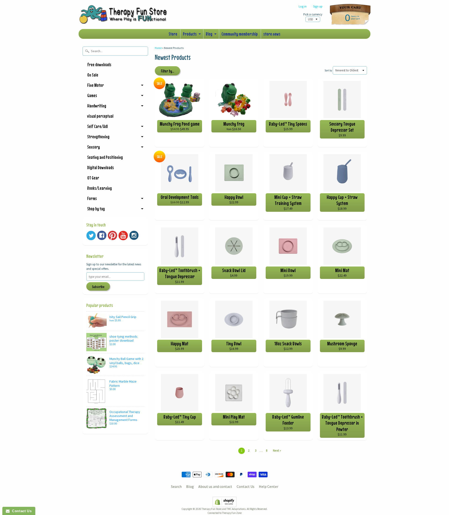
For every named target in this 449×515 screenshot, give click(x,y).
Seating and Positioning (105, 157)
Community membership (239, 34)
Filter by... (167, 71)
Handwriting (96, 105)
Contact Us (245, 486)
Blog (209, 34)
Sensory (93, 147)
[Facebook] (101, 235)
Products (190, 34)
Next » (277, 451)
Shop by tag (96, 208)
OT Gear (93, 177)
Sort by (328, 70)
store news (271, 34)
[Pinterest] (112, 235)
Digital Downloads (100, 167)
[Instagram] (134, 235)
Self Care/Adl (97, 126)
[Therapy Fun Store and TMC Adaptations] (125, 17)
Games (92, 95)
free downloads (99, 64)
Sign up (317, 6)
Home (158, 48)
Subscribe (98, 287)
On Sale (92, 74)
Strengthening (98, 136)
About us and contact (215, 486)
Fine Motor (95, 85)
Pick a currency (312, 14)
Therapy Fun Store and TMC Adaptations (224, 509)
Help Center (268, 486)
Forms (92, 198)
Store (173, 34)
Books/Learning (99, 188)
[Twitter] (91, 235)
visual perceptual (100, 116)
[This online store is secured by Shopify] (224, 504)
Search (176, 486)
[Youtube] (123, 235)
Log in (303, 6)
